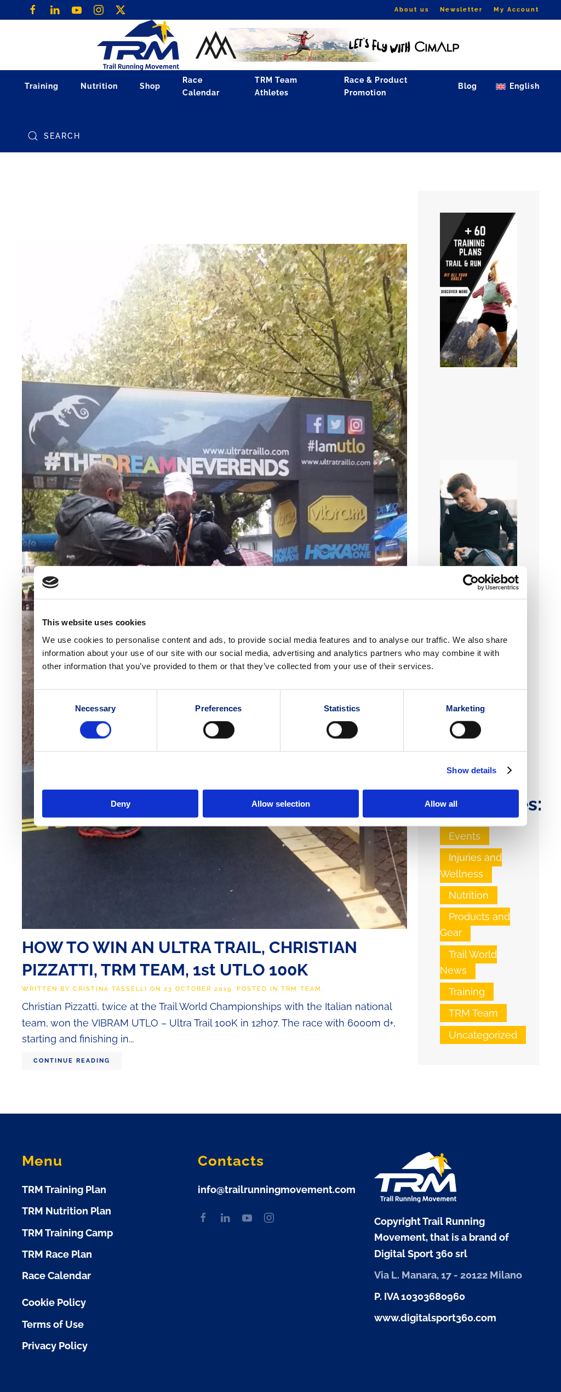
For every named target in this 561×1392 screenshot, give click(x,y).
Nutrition (469, 895)
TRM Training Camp (67, 1233)
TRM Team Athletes (276, 86)
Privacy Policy (55, 1345)
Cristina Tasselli (110, 988)
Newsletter (461, 9)
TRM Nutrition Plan (66, 1211)
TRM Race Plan (57, 1254)
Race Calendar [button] (201, 86)
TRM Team (301, 988)
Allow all (441, 803)
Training (467, 991)
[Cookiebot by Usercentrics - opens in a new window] (471, 582)
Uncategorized (483, 1035)
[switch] (218, 730)
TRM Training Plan (64, 1189)
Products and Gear (475, 924)
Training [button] (42, 86)
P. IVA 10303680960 (419, 1296)
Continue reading (71, 1060)
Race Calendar (56, 1275)
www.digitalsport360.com (435, 1317)
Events (464, 836)
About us (411, 9)
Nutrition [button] (99, 86)
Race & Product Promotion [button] (376, 86)
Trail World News (468, 962)
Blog (467, 86)
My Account (516, 9)
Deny (120, 803)
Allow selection (280, 803)
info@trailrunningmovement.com (277, 1189)
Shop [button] (150, 86)
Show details (471, 770)
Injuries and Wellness (471, 865)
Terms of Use (53, 1324)
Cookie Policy (54, 1302)
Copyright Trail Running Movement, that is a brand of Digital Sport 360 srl (441, 1237)
